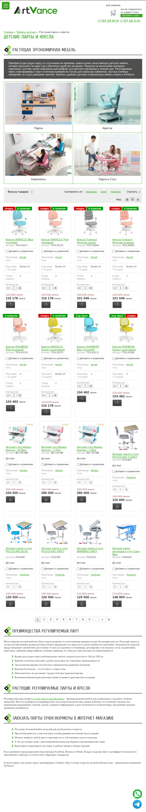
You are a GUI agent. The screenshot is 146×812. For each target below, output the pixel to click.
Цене (104, 191)
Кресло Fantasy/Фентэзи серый (87, 241)
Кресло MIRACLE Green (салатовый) (53, 348)
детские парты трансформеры (48, 698)
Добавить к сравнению (20, 251)
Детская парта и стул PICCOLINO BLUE (19, 550)
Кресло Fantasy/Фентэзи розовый (123, 241)
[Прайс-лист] (137, 199)
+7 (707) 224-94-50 (108, 21)
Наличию (116, 191)
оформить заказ (130, 15)
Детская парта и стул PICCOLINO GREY (54, 550)
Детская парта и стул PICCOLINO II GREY (125, 455)
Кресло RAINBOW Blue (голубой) (88, 348)
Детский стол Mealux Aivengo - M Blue (18, 448)
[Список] (127, 199)
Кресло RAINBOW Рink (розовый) (17, 348)
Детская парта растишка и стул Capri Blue (126, 551)
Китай (23, 257)
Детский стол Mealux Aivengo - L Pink (54, 448)
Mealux (23, 470)
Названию (91, 191)
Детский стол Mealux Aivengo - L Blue (89, 448)
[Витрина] (132, 199)
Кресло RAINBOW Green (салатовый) (124, 348)
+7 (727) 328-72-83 (130, 21)
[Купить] (10, 304)
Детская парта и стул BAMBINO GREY (90, 550)
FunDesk (131, 477)
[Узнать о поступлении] (10, 499)
